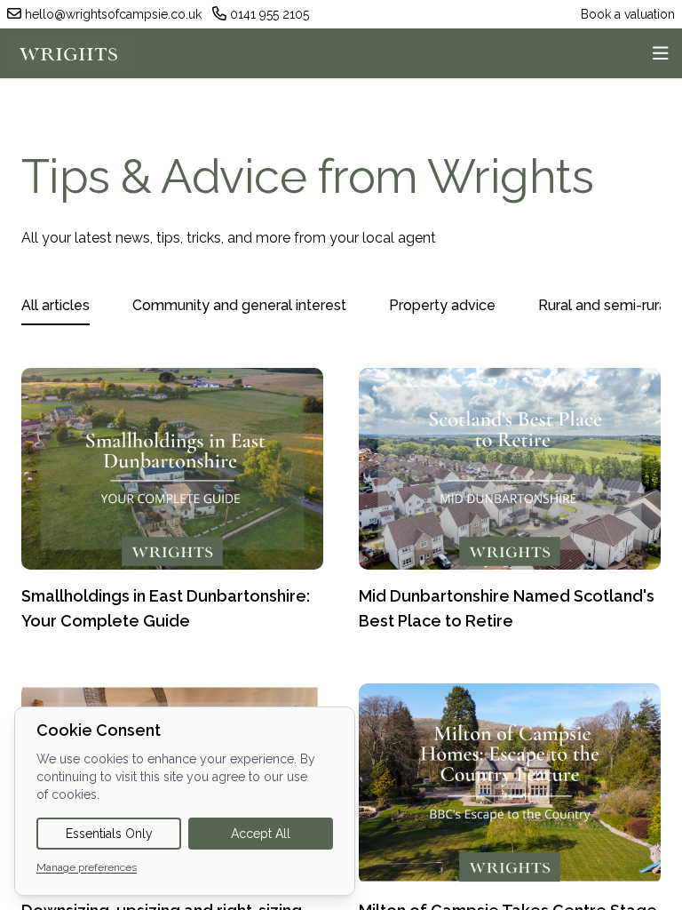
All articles (55, 305)
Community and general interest (239, 305)
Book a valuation (628, 14)
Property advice (442, 305)
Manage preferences (86, 867)
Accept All (260, 833)
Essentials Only (109, 833)
